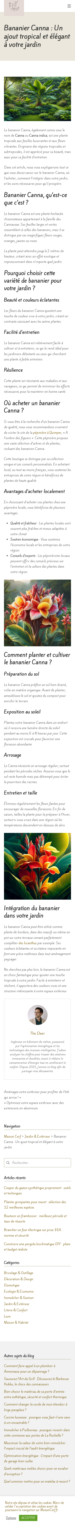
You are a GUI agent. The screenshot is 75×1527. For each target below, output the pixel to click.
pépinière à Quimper (47, 432)
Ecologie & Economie (19, 1291)
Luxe (7, 1316)
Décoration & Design (18, 1279)
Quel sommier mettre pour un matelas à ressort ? (37, 1481)
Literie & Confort (15, 1310)
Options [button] (11, 1518)
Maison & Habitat (16, 1322)
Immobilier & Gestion (19, 1297)
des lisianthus (28, 943)
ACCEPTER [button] (28, 1518)
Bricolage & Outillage (18, 1272)
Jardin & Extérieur (16, 1304)
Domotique (11, 1285)
